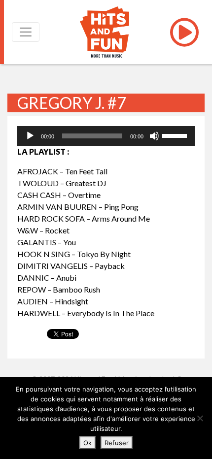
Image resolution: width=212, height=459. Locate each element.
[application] (106, 136)
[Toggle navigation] (25, 32)
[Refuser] (200, 418)
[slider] (176, 135)
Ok (87, 443)
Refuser (117, 443)
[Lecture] (30, 136)
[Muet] (154, 136)
